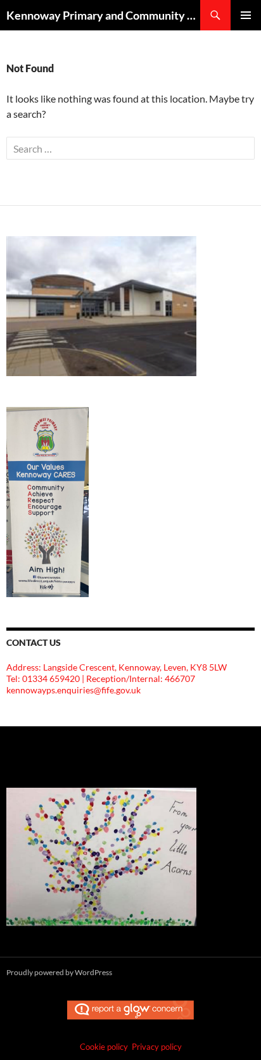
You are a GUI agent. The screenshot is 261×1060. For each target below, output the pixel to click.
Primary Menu (246, 15)
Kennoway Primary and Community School (103, 15)
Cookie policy (104, 1047)
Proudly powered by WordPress (59, 972)
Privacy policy (157, 1047)
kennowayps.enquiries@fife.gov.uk (73, 690)
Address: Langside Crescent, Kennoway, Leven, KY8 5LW (116, 667)
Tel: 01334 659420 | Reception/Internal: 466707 (100, 678)
